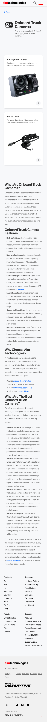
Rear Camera (13, 117)
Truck (6, 602)
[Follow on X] (7, 705)
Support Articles (31, 642)
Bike (5, 585)
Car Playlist (29, 598)
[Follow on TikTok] (17, 705)
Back (8, 12)
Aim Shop (28, 591)
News (40, 674)
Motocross (8, 591)
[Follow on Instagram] (22, 705)
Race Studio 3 (30, 588)
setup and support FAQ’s (22, 388)
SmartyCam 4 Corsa (17, 60)
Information (29, 639)
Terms (18, 674)
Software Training (31, 585)
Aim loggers (19, 290)
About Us (28, 618)
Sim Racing (29, 595)
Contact (7, 632)
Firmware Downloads (33, 625)
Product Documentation (34, 628)
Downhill (7, 595)
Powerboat (8, 598)
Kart (5, 588)
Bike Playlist (29, 602)
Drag (6, 609)
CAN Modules (30, 632)
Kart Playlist (29, 605)
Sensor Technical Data (33, 645)
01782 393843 (12, 668)
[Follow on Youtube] (28, 705)
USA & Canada (9, 625)
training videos (23, 391)
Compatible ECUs (31, 635)
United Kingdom (10, 618)
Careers (33, 674)
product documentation (22, 381)
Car (5, 581)
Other (6, 628)
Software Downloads (33, 621)
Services (25, 674)
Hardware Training (32, 581)
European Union (10, 621)
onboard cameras (13, 560)
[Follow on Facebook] (12, 705)
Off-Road (7, 605)
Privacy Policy (7, 675)
